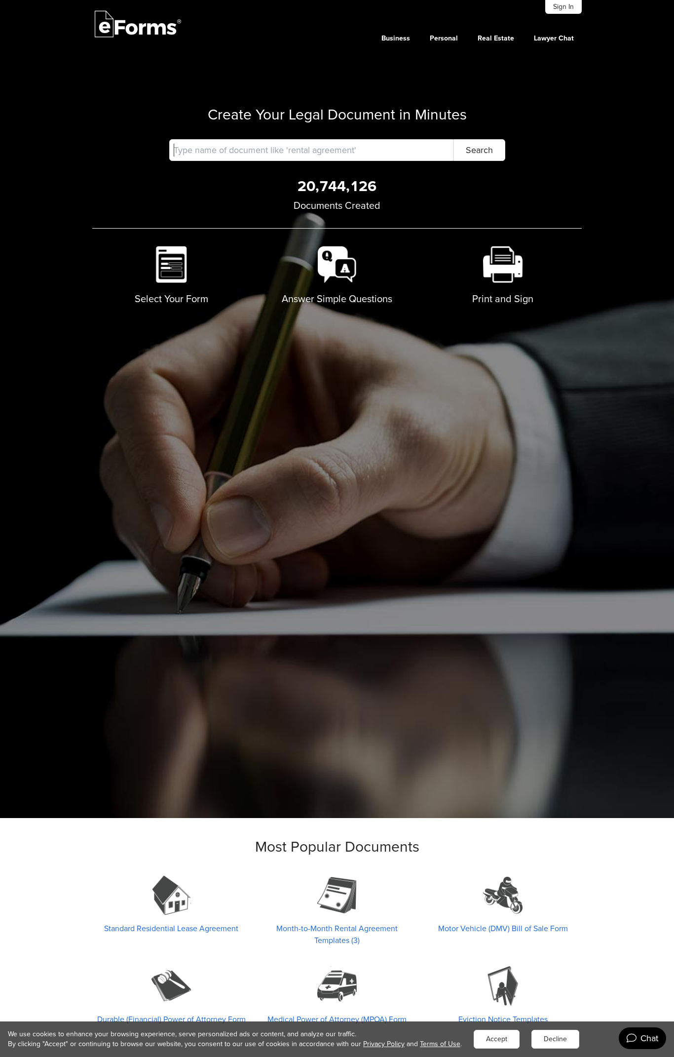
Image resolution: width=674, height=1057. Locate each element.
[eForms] (138, 23)
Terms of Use (440, 1044)
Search (479, 150)
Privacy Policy (384, 1044)
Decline (555, 1039)
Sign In (563, 6)
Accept (496, 1039)
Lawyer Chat (554, 38)
